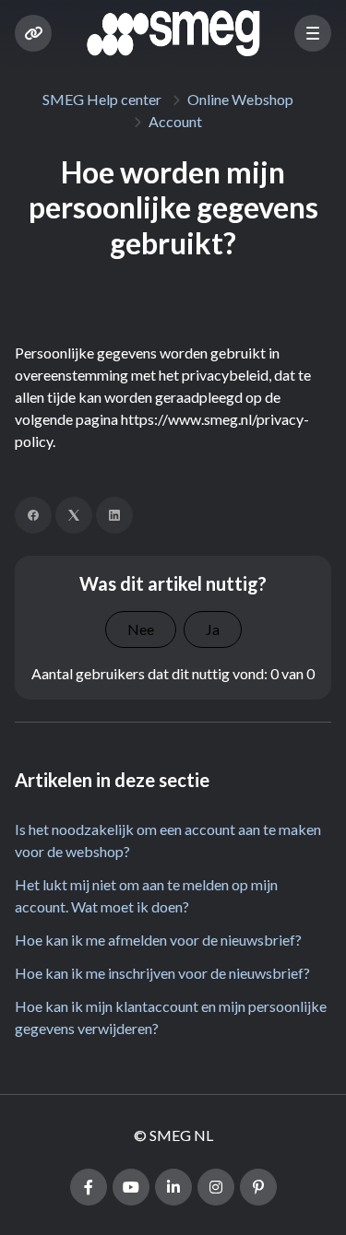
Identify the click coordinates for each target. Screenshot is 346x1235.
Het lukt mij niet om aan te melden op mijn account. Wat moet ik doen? (146, 895)
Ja (213, 629)
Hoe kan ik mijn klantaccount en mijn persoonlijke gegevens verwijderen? (171, 1017)
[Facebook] (33, 515)
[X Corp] (73, 515)
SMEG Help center (101, 99)
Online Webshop (240, 99)
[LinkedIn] (114, 515)
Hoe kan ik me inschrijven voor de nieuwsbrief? (162, 973)
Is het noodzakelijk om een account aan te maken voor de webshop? (168, 840)
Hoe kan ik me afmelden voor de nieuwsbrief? (158, 939)
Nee (140, 629)
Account (175, 121)
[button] (312, 33)
